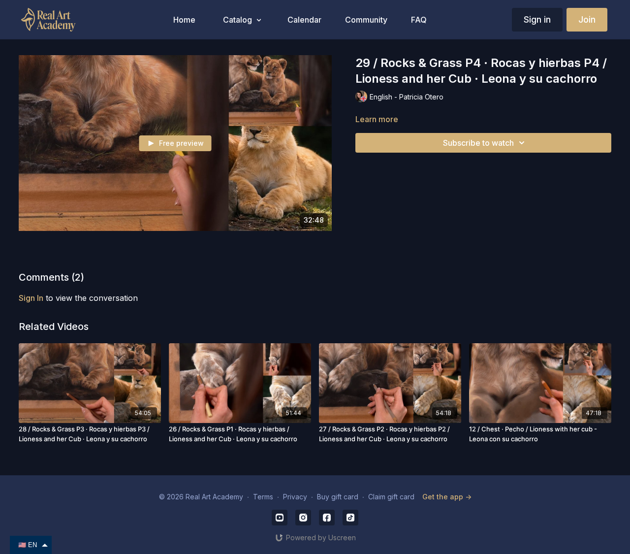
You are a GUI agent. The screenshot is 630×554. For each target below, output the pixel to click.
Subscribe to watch (478, 143)
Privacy (295, 496)
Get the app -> (447, 496)
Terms (263, 496)
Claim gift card (391, 496)
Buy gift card (337, 496)
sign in (31, 298)
